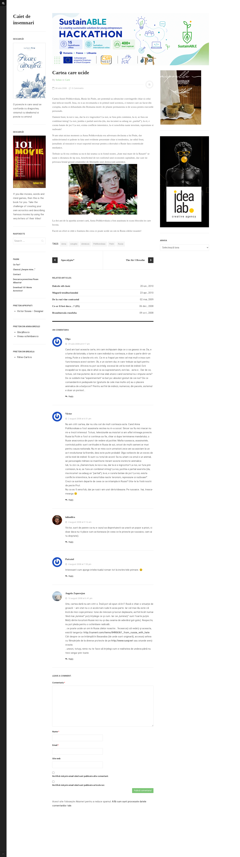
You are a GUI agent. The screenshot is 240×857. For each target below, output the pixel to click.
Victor (68, 413)
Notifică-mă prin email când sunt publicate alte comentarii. (80, 776)
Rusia (120, 244)
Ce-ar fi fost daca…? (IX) (66, 306)
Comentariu (58, 683)
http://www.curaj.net (122, 640)
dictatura (85, 244)
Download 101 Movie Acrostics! (22, 289)
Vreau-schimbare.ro (28, 336)
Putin (111, 244)
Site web (56, 758)
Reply (70, 396)
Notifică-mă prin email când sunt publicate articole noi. (78, 785)
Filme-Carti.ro (24, 357)
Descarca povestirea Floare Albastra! (25, 281)
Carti (67, 79)
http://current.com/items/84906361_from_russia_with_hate (117, 632)
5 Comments (78, 88)
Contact (17, 274)
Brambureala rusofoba (64, 313)
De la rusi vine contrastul (65, 299)
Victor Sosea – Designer (30, 311)
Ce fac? (16, 265)
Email (55, 745)
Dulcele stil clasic (61, 286)
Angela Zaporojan (75, 593)
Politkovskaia (99, 244)
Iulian (59, 79)
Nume (55, 732)
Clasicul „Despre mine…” (24, 269)
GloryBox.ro (23, 332)
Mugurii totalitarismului (65, 292)
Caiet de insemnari (23, 19)
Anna (63, 244)
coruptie (73, 244)
